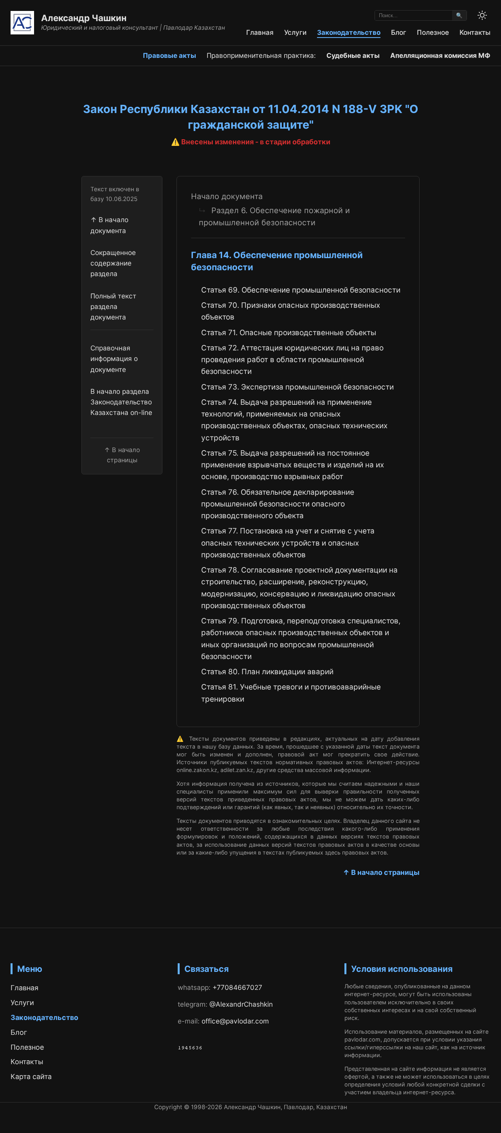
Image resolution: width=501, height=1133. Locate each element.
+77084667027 (237, 987)
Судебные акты (353, 55)
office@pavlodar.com (235, 1021)
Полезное (433, 32)
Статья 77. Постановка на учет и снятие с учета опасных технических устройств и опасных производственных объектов (288, 542)
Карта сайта (31, 1076)
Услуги (295, 32)
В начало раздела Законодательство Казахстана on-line (121, 402)
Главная (260, 32)
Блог (398, 32)
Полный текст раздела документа (113, 306)
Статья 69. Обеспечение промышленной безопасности (300, 289)
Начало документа (227, 196)
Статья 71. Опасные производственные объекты (288, 332)
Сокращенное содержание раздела (113, 263)
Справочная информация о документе (114, 358)
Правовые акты (169, 55)
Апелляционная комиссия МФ (440, 55)
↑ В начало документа (109, 224)
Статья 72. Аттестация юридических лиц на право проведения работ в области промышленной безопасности (292, 359)
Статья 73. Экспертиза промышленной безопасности (297, 386)
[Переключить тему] (482, 15)
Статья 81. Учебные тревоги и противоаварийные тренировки (291, 692)
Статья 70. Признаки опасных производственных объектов (290, 311)
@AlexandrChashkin (241, 1004)
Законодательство (348, 32)
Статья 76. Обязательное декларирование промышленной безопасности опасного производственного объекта (277, 504)
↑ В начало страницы (381, 872)
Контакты (475, 32)
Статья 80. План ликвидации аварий (267, 671)
